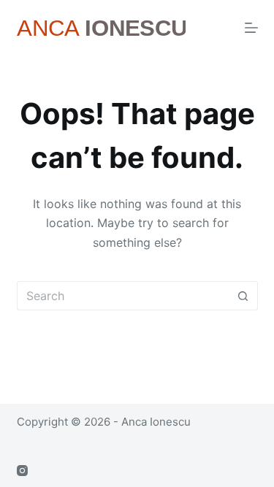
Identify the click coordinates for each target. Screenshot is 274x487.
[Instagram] (22, 470)
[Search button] (243, 295)
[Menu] (251, 27)
